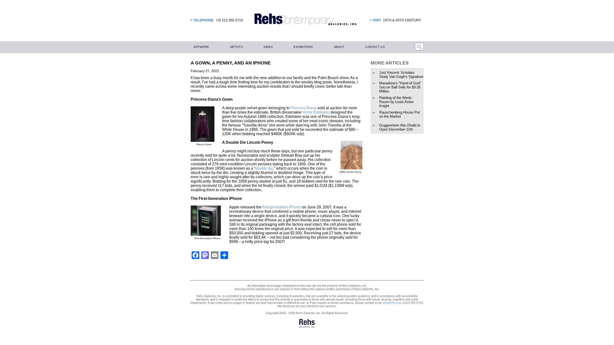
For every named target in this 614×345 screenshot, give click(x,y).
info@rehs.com (392, 303)
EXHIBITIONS (303, 47)
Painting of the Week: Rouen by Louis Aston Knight (396, 102)
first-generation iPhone (281, 207)
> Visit (375, 20)
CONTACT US (375, 47)
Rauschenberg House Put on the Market (399, 114)
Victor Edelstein (316, 112)
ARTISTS (236, 47)
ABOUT (339, 47)
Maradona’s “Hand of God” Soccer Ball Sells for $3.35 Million (400, 87)
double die (264, 168)
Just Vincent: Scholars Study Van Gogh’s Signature (401, 74)
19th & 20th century (402, 20)
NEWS (268, 47)
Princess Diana (303, 108)
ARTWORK (201, 47)
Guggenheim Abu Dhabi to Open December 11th (399, 127)
